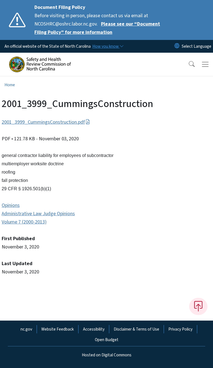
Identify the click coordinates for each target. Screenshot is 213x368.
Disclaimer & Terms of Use (136, 329)
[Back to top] (198, 306)
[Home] (40, 59)
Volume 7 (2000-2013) (24, 222)
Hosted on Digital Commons (106, 355)
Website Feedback (57, 329)
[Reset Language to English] (176, 46)
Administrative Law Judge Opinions (38, 213)
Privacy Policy (180, 329)
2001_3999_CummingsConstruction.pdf (43, 122)
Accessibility (94, 329)
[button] (188, 64)
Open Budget (106, 340)
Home (9, 85)
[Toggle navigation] (205, 64)
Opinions (11, 205)
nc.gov (26, 329)
